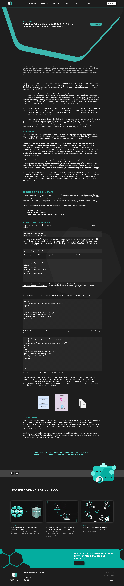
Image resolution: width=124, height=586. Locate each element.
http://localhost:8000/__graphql (35, 286)
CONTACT (111, 3)
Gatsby (53, 139)
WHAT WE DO (31, 3)
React (72, 139)
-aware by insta (43, 245)
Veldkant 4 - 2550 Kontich (105, 573)
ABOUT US (44, 3)
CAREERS (68, 3)
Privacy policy (110, 578)
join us (79, 563)
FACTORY (56, 3)
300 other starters (60, 239)
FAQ (46, 573)
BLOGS (78, 3)
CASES (89, 3)
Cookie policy (111, 580)
